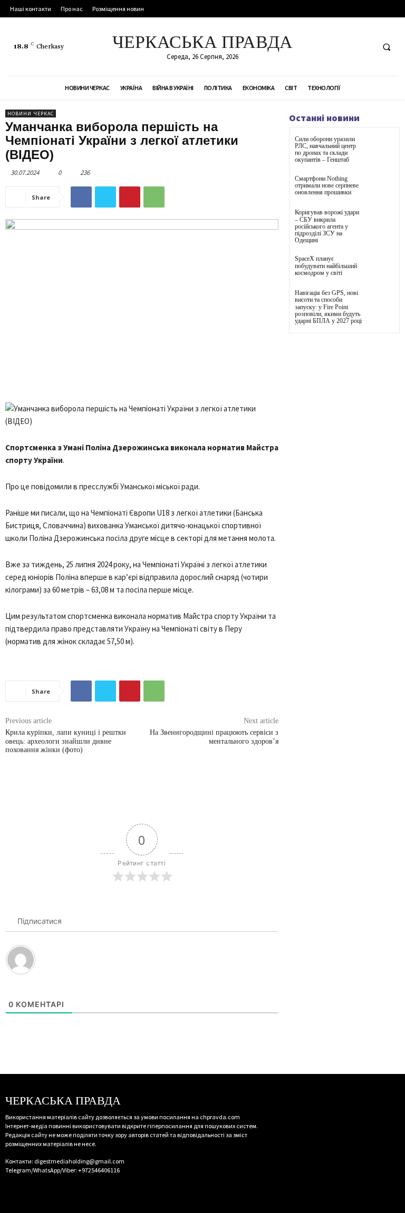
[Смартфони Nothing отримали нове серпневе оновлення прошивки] (381, 188)
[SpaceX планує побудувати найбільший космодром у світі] (381, 268)
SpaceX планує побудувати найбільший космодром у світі (326, 265)
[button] (386, 47)
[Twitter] (363, 47)
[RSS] (344, 47)
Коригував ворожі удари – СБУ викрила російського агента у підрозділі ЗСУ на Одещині (327, 226)
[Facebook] (324, 47)
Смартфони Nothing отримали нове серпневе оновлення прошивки (327, 185)
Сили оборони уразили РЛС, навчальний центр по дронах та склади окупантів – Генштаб (325, 149)
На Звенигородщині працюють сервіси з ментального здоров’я (214, 736)
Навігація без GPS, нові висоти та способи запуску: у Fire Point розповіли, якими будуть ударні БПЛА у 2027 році (328, 306)
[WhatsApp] (154, 197)
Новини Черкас (30, 113)
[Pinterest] (129, 197)
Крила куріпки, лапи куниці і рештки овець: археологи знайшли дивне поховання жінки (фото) (65, 741)
